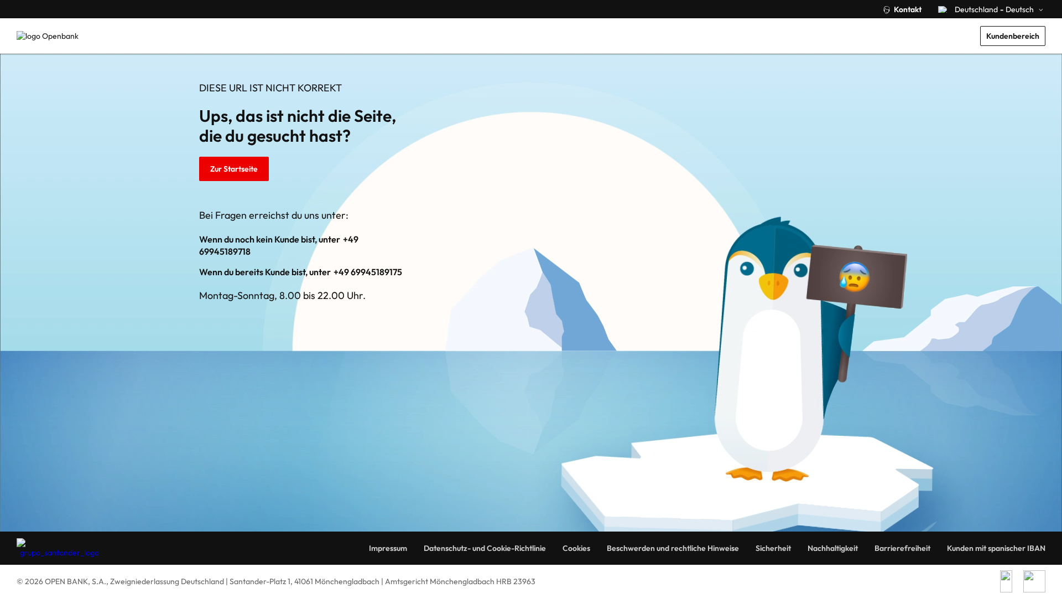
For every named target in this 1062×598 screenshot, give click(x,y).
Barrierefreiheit (902, 548)
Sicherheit (773, 548)
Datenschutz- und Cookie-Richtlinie (485, 548)
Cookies (576, 548)
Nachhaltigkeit (833, 548)
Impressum (388, 548)
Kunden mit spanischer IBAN (996, 548)
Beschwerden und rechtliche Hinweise (673, 548)
